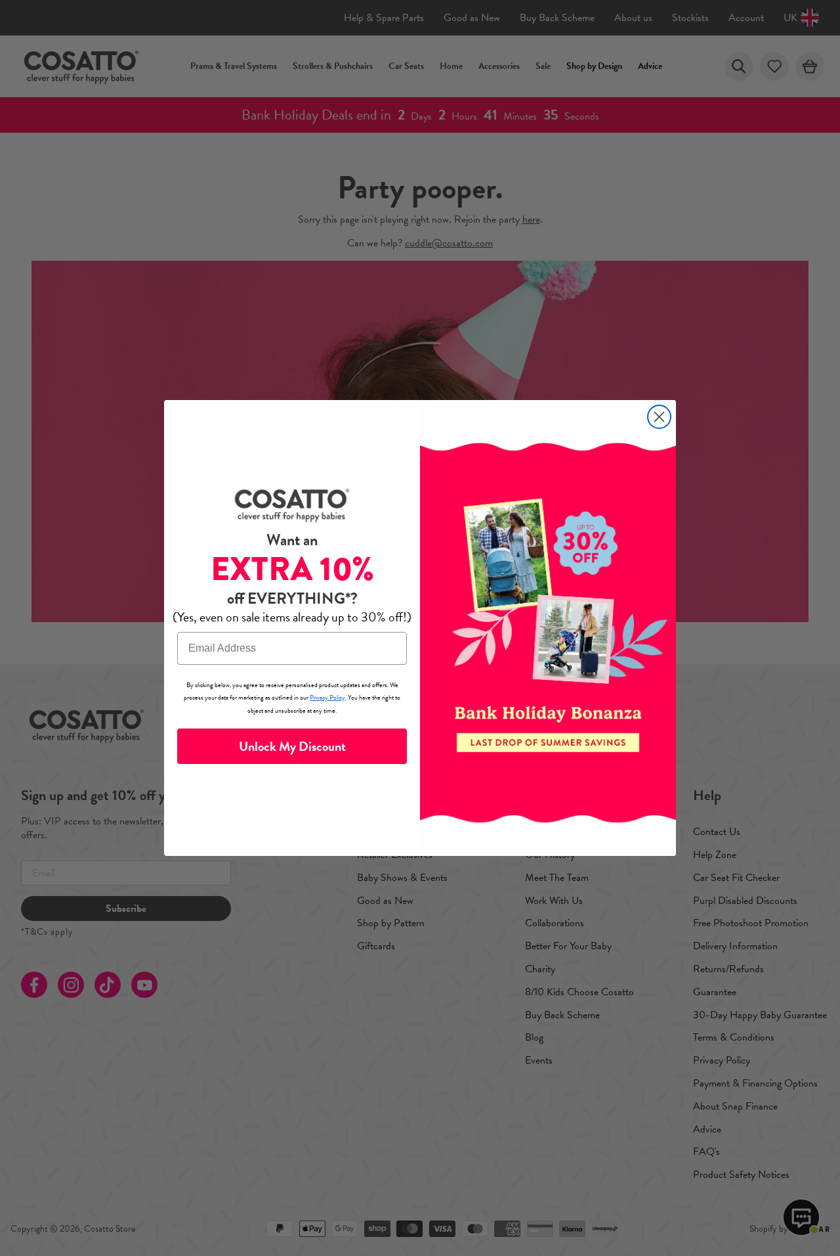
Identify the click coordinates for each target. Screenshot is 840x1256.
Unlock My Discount (292, 746)
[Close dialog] (659, 416)
